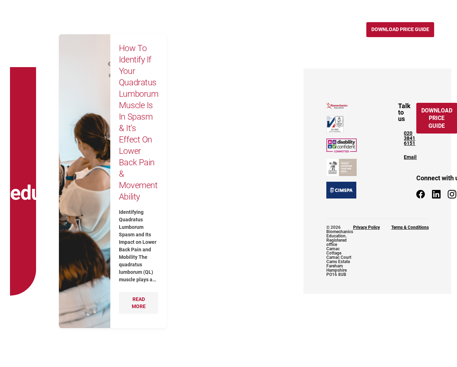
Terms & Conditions (410, 227)
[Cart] (377, 7)
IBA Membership (296, 29)
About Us (226, 29)
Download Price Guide (400, 29)
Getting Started (187, 29)
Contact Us (338, 29)
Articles (257, 29)
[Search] (361, 7)
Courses (115, 29)
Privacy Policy (366, 227)
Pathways (147, 29)
